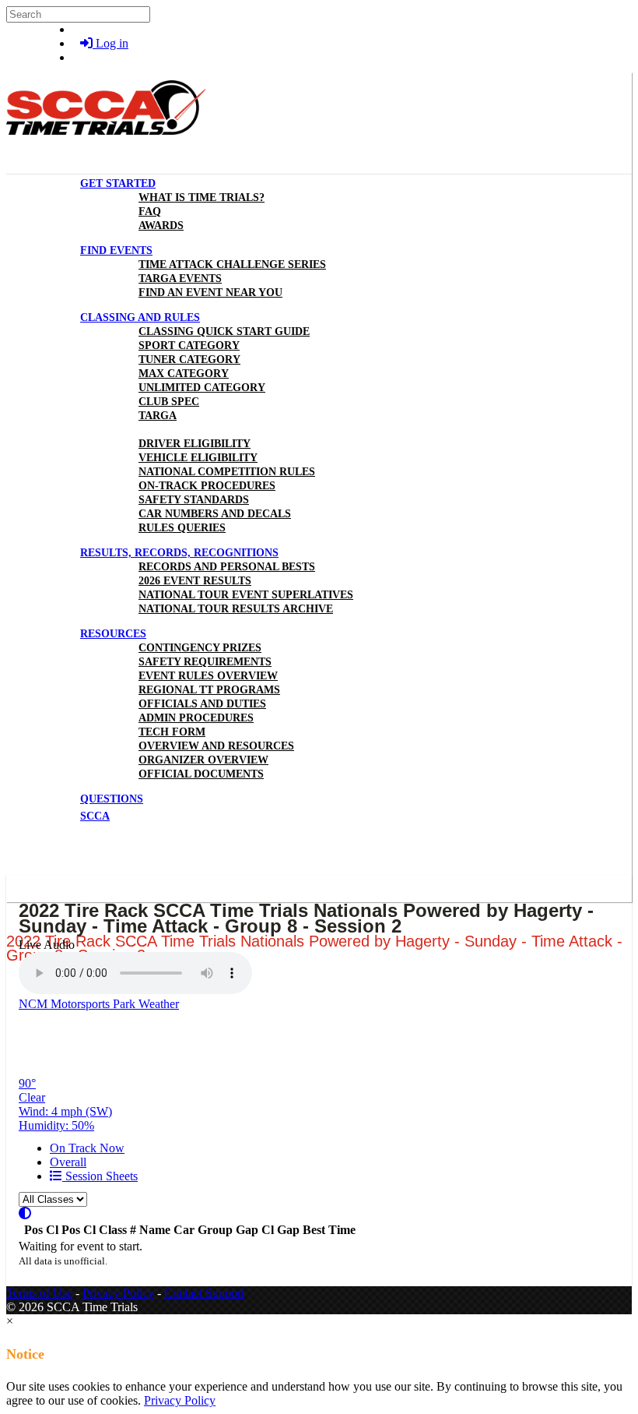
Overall (68, 1162)
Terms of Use (39, 1292)
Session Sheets (100, 1176)
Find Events (116, 250)
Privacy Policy (118, 1292)
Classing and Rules (140, 317)
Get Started (118, 183)
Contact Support (204, 1292)
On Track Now (87, 1148)
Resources (113, 634)
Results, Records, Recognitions (179, 553)
